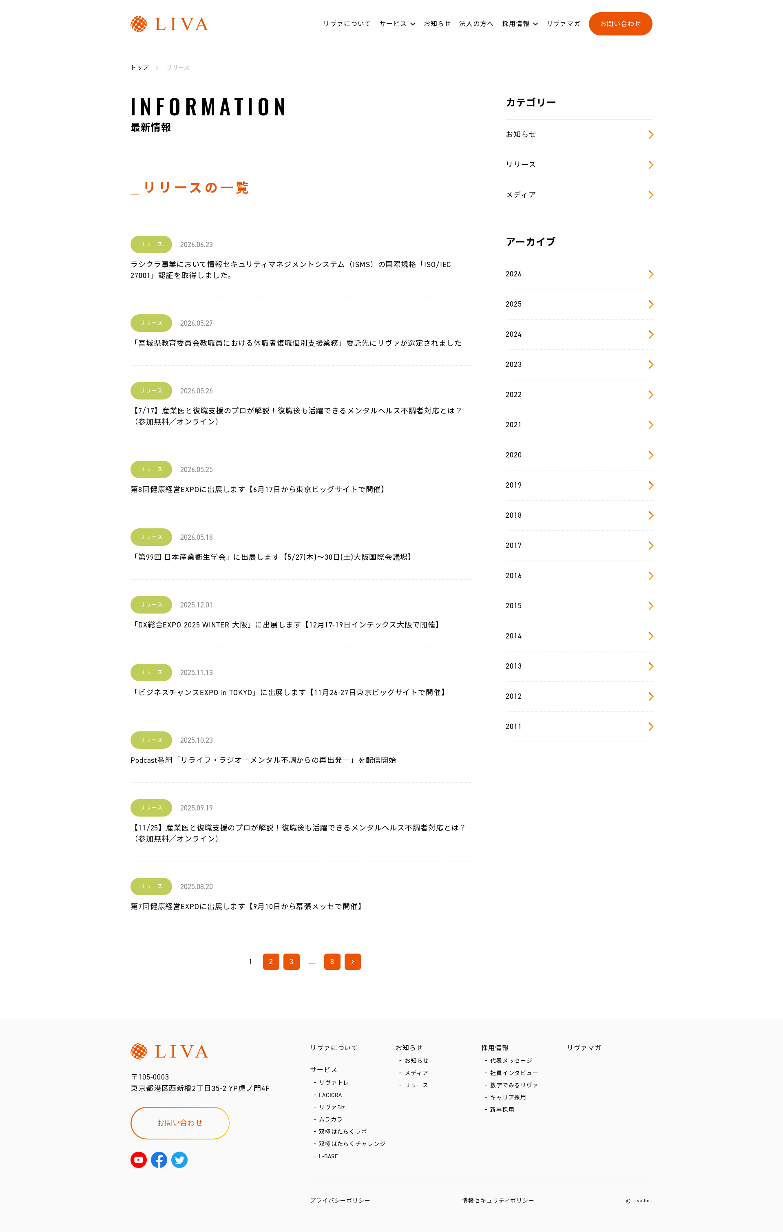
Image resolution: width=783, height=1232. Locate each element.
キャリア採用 (508, 1098)
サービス (393, 24)
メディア (521, 195)
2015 (514, 606)
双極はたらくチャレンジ (352, 1144)
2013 (514, 666)
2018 (514, 515)
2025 (514, 304)
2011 (514, 726)
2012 (514, 696)
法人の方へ (476, 24)
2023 (514, 364)
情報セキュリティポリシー (498, 1201)
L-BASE (328, 1156)
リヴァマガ (563, 24)
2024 (514, 334)
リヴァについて (347, 24)
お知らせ (437, 24)
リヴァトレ (334, 1083)
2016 (514, 576)
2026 (514, 274)
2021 (514, 425)
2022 (514, 395)
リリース (521, 165)
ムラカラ (331, 1120)
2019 (514, 485)
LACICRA (330, 1095)
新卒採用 (502, 1110)
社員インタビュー (514, 1073)
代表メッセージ (511, 1061)
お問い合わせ (620, 24)
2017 (514, 545)
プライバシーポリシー (340, 1201)
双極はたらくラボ (343, 1132)
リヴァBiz (332, 1107)
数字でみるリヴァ (514, 1085)
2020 (514, 455)
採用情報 (516, 24)
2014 (514, 636)
